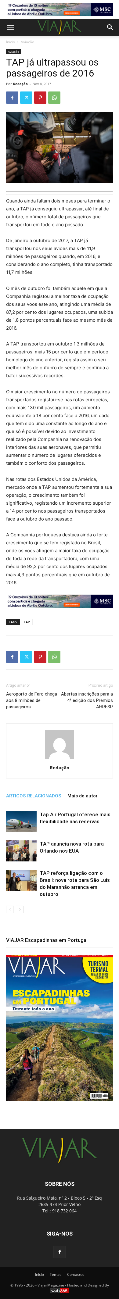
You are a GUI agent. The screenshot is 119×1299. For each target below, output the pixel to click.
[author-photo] (59, 759)
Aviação (27, 42)
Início (10, 42)
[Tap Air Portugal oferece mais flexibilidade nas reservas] (21, 821)
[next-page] (19, 909)
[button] (10, 27)
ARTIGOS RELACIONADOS (33, 796)
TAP (27, 622)
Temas (55, 1274)
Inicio (39, 1274)
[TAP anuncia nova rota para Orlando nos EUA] (21, 850)
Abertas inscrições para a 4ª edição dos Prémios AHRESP (87, 700)
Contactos (75, 1274)
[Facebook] (12, 97)
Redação (20, 83)
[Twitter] (26, 97)
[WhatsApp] (54, 97)
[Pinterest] (40, 97)
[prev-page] (10, 909)
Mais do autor (82, 796)
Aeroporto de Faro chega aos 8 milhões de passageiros (31, 700)
